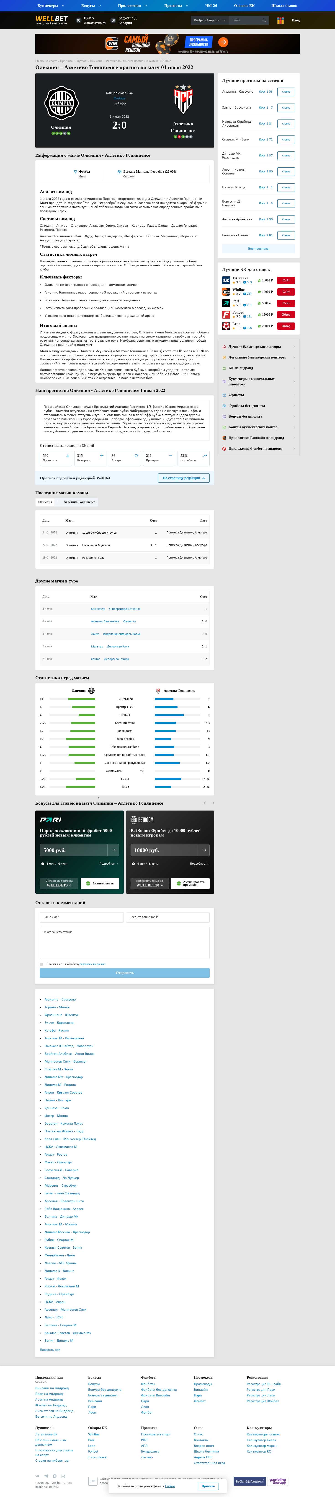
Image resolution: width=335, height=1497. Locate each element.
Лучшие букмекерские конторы (254, 346)
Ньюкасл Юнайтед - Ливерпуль (69, 1040)
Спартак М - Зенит (59, 1063)
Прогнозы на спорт (155, 1424)
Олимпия (44, 495)
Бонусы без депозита (246, 416)
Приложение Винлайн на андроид (256, 438)
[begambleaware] (250, 1470)
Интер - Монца (56, 1109)
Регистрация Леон (261, 1389)
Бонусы (94, 1378)
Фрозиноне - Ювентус (62, 1009)
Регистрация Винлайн (264, 1378)
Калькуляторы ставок (263, 1424)
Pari (235, 301)
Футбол (134, 92)
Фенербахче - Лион (60, 1249)
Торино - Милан (57, 1001)
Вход (296, 20)
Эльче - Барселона (59, 1016)
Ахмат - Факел (56, 1272)
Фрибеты (236, 395)
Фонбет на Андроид (51, 1395)
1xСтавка (239, 278)
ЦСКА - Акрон (55, 1295)
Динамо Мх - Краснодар (64, 1071)
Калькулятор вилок (261, 1430)
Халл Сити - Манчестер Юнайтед (70, 1133)
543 (249, 282)
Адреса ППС (203, 1447)
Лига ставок (97, 1447)
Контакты (201, 1430)
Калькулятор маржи (262, 1435)
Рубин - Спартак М (59, 1233)
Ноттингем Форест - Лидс (64, 1125)
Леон (92, 1406)
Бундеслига (150, 1441)
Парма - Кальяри (58, 1094)
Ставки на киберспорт (52, 1450)
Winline (238, 289)
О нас (198, 1424)
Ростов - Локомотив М (62, 1280)
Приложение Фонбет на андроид (255, 448)
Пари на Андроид (49, 1383)
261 (249, 305)
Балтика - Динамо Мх (61, 1210)
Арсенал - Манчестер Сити (65, 1303)
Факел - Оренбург (58, 1156)
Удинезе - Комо (57, 1102)
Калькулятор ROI (259, 1441)
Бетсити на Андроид (51, 1406)
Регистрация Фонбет (263, 1395)
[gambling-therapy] (278, 1470)
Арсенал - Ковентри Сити (64, 1195)
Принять (208, 1486)
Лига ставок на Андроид (54, 1400)
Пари (92, 1400)
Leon (236, 324)
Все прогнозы (258, 249)
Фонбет (147, 1406)
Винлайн (95, 1395)
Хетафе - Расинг (57, 1024)
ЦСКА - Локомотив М (61, 1140)
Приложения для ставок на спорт (54, 1442)
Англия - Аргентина (237, 219)
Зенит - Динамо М (59, 1334)
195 (249, 328)
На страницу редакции (181, 471)
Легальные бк (46, 1424)
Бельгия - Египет (235, 235)
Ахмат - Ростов (56, 1148)
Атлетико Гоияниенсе (77, 495)
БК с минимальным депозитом (51, 1432)
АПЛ (144, 1435)
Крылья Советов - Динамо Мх (68, 1326)
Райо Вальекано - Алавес (64, 1202)
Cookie (170, 1486)
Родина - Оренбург (59, 1288)
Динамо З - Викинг (59, 1264)
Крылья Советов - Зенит (63, 1241)
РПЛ (144, 1430)
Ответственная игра (209, 1452)
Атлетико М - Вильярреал (64, 1032)
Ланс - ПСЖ (54, 1311)
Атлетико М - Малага (61, 1218)
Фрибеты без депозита (247, 406)
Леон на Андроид (49, 1389)
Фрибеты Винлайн (155, 1389)
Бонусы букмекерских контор (253, 427)
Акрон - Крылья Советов (63, 1086)
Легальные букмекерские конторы (257, 357)
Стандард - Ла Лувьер (62, 1171)
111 (249, 316)
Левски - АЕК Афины (61, 1257)
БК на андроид (241, 368)
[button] (205, 796)
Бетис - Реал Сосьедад (62, 1187)
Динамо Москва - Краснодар (67, 1226)
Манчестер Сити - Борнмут (66, 1055)
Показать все (50, 1343)
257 (249, 294)
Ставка (286, 91)
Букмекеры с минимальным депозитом (251, 381)
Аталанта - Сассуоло (60, 993)
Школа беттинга (206, 1441)
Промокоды (203, 1378)
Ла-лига (147, 1447)
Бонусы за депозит (103, 1389)
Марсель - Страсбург (61, 1179)
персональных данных (93, 957)
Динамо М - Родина (60, 1078)
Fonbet (237, 312)
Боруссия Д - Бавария (61, 1164)
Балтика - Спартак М (61, 1319)
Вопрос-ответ (204, 1435)
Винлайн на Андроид (52, 1378)
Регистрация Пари (261, 1383)
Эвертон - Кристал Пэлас (64, 1117)
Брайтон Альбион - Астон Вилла (70, 1047)
